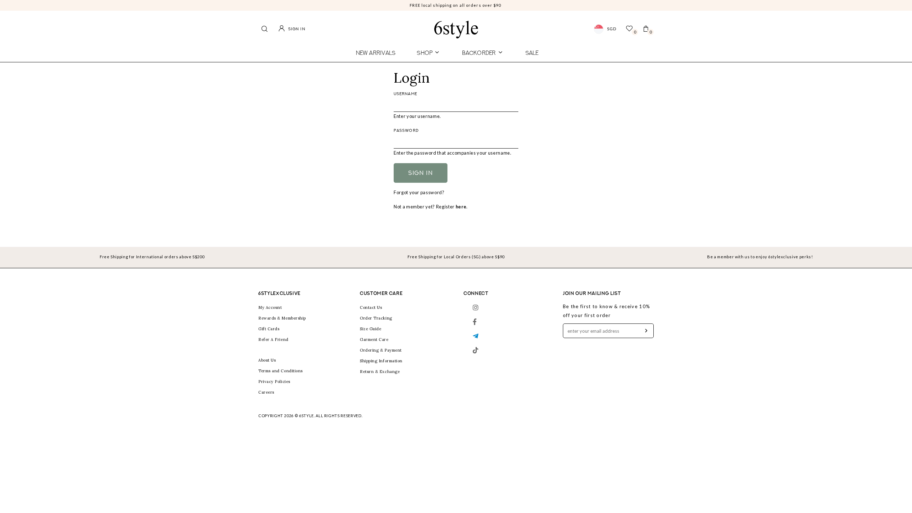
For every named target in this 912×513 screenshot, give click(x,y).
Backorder (479, 53)
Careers (266, 392)
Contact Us (371, 307)
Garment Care (374, 339)
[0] (629, 28)
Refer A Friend (273, 339)
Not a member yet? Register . (431, 206)
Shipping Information (381, 360)
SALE (532, 53)
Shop (424, 53)
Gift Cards (269, 328)
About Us (267, 360)
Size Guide (371, 328)
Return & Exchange (380, 371)
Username (405, 94)
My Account (270, 307)
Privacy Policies (274, 381)
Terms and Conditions (280, 370)
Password (406, 131)
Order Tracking (376, 318)
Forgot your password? (419, 192)
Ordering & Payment (381, 350)
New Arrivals (376, 53)
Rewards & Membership (282, 318)
